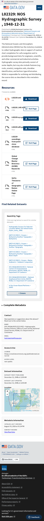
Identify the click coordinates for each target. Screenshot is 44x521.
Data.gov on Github (22, 454)
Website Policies (24, 452)
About (3, 452)
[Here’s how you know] (22, 2)
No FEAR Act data (8, 494)
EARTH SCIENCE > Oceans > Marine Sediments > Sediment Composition (21, 261)
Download (32, 99)
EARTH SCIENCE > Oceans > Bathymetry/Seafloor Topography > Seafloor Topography (21, 245)
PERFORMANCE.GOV (9, 454)
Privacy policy (7, 505)
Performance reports (10, 502)
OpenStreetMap (27, 410)
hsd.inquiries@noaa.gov (13, 338)
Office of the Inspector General (14, 498)
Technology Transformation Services (17, 478)
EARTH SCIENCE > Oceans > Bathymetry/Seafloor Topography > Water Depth (21, 254)
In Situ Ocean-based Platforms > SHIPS (20, 286)
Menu (39, 8)
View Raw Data (9, 432)
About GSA (6, 484)
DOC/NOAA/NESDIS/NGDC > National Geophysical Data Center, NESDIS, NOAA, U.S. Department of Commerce (21, 279)
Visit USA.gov (7, 516)
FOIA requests (7, 491)
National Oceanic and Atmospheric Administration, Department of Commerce (21, 33)
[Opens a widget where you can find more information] (34, 517)
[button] (7, 391)
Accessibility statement (11, 487)
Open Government (12, 452)
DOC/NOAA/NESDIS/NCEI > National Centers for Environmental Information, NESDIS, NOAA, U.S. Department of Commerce (21, 269)
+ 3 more (22, 293)
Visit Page (33, 109)
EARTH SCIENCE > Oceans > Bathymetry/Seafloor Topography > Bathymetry (21, 237)
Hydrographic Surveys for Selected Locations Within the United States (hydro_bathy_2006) (21, 228)
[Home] (14, 7)
